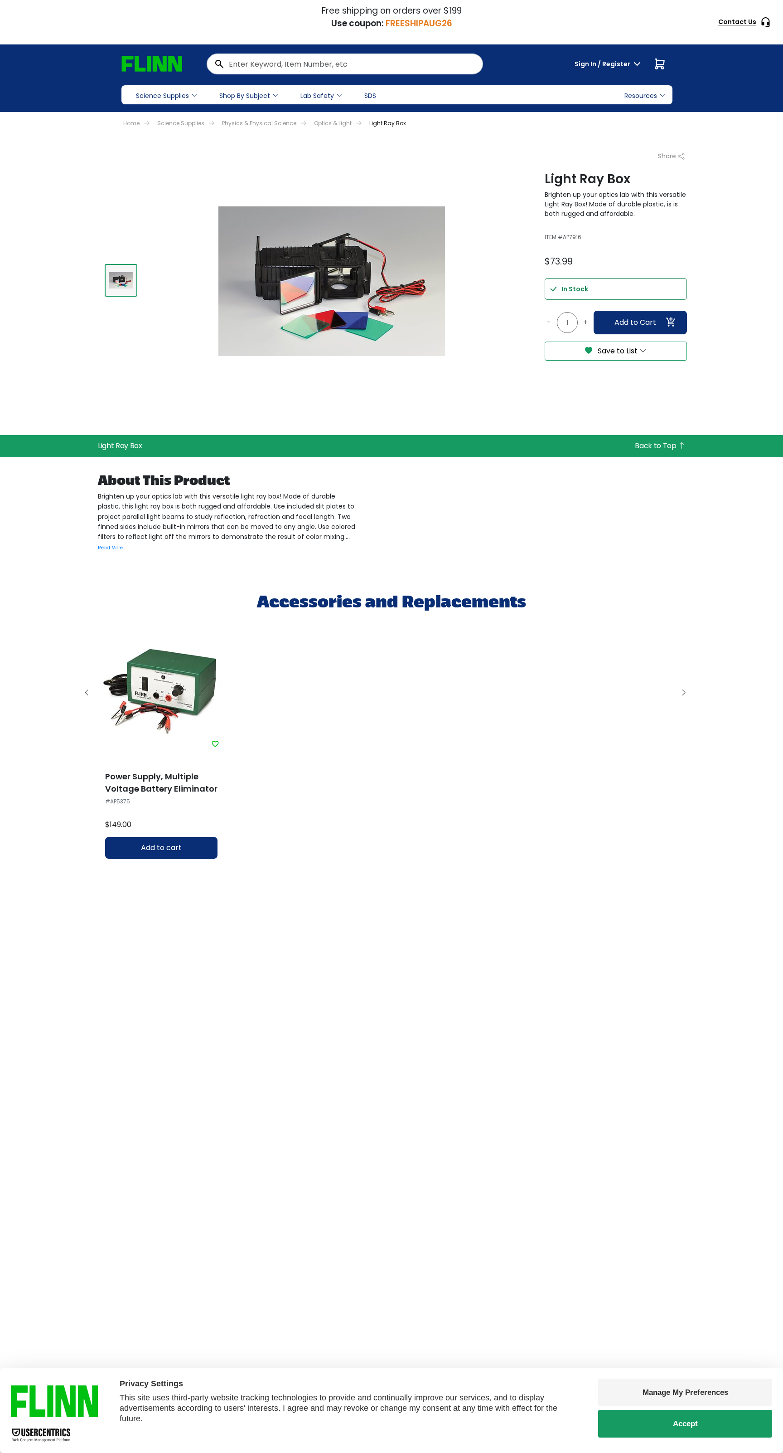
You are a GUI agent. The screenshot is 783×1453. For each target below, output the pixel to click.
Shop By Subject (244, 95)
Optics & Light (333, 123)
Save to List (618, 351)
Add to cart (161, 847)
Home (131, 123)
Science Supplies (162, 95)
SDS (370, 95)
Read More (110, 547)
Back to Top (656, 445)
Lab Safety (317, 95)
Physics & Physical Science (259, 123)
